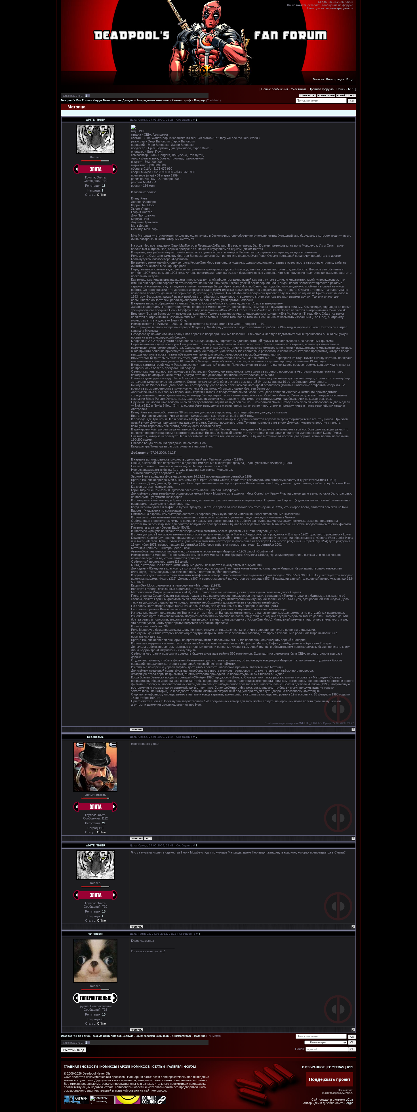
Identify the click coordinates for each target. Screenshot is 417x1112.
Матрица (199, 100)
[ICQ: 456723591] (148, 838)
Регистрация (335, 79)
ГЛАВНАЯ (71, 1066)
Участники (298, 89)
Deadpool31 (95, 736)
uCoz (349, 1099)
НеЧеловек (95, 933)
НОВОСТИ (90, 1066)
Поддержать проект (329, 1079)
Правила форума (321, 89)
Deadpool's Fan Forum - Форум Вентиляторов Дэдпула (97, 100)
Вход (349, 79)
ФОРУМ (190, 1066)
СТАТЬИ (158, 1066)
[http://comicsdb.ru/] (127, 1103)
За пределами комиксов (152, 100)
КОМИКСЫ (108, 1066)
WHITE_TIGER (95, 119)
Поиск (340, 89)
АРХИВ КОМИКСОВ (135, 1066)
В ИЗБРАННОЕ (313, 1067)
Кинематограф (181, 100)
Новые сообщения (274, 89)
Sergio (348, 1103)
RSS (351, 89)
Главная (318, 79)
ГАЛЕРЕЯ (174, 1066)
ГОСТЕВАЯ (335, 1067)
